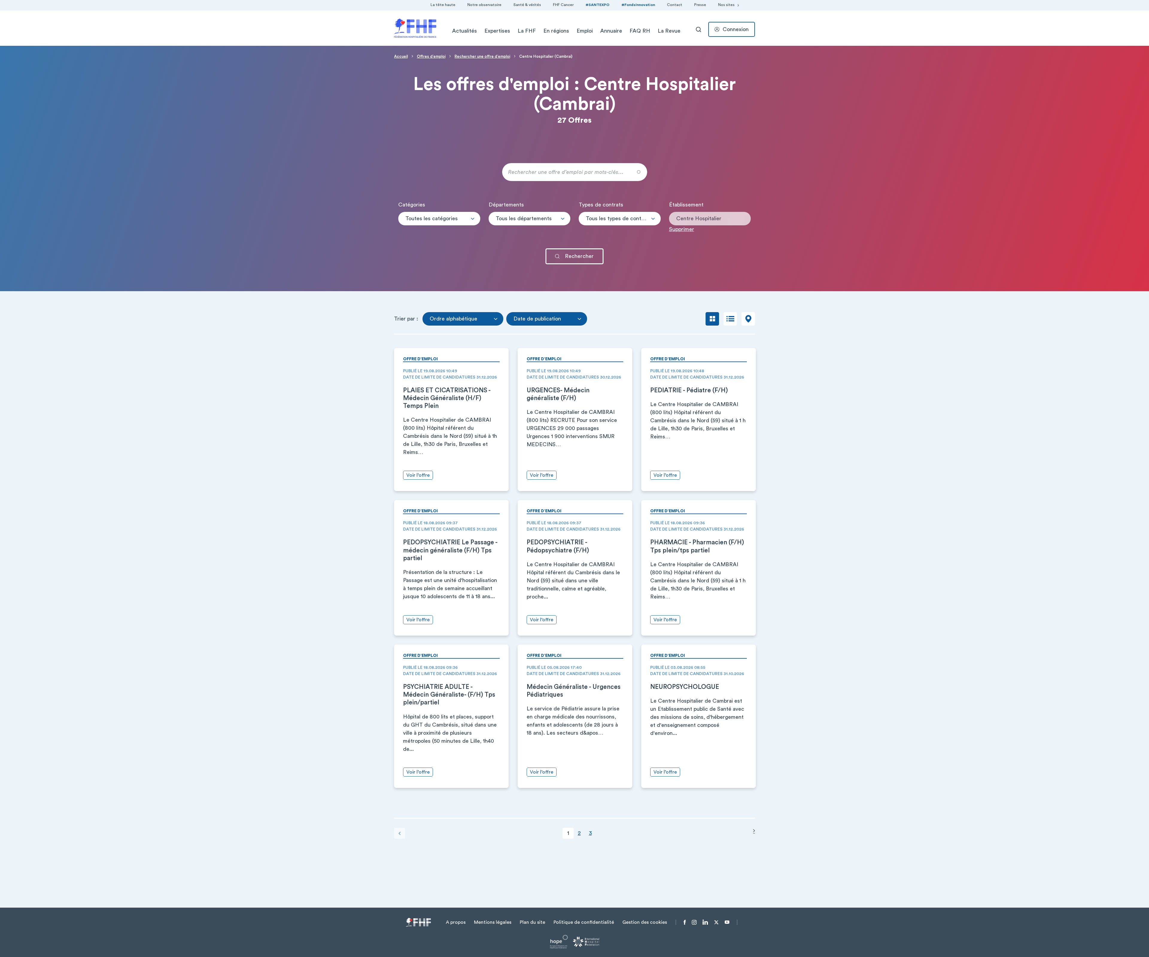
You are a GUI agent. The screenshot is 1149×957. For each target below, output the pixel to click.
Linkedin (705, 922)
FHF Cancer (563, 5)
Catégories (411, 204)
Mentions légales (492, 922)
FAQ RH (640, 31)
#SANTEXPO (598, 5)
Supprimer (681, 229)
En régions (556, 31)
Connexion (736, 29)
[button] (439, 218)
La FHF (527, 31)
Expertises (497, 31)
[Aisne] (530, 223)
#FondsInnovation (638, 5)
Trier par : (406, 318)
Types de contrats (601, 204)
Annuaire (611, 31)
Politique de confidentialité (584, 922)
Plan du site (532, 922)
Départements (506, 204)
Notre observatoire (484, 5)
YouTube (727, 922)
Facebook (684, 922)
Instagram (694, 922)
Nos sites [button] (726, 5)
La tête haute (443, 5)
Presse (700, 5)
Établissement (686, 204)
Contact (674, 5)
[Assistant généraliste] (620, 223)
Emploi (585, 31)
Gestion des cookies (644, 922)
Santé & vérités (527, 5)
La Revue (669, 31)
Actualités (464, 31)
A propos (456, 922)
